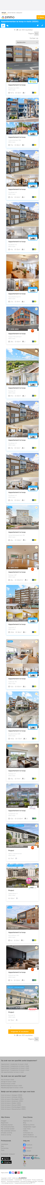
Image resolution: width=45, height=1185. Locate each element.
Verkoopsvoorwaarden (13, 1181)
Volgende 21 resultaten (20, 1032)
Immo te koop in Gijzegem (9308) (11, 1095)
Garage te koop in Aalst (8, 1081)
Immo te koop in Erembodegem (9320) (13, 1107)
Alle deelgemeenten (8, 1183)
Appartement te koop (17, 85)
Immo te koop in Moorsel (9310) (11, 1105)
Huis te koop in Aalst (7, 1079)
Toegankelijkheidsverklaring (22, 1183)
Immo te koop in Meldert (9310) (11, 1103)
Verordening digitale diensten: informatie (32, 1181)
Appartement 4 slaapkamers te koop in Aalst (15, 1070)
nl (42, 13)
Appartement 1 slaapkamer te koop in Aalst (14, 1064)
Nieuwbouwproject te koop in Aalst (12, 1087)
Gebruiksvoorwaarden (7, 1179)
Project (11, 850)
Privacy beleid (27, 1179)
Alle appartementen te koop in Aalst (12, 1072)
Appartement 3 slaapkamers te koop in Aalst (15, 1068)
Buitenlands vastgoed (15, 12)
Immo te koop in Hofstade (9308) (11, 1097)
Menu (42, 17)
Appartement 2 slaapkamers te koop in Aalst (15, 1066)
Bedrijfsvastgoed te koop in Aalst (11, 1085)
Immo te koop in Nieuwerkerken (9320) (13, 1109)
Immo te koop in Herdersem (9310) (12, 1101)
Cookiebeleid (18, 1179)
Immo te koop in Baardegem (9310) (12, 1099)
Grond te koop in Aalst (8, 1083)
